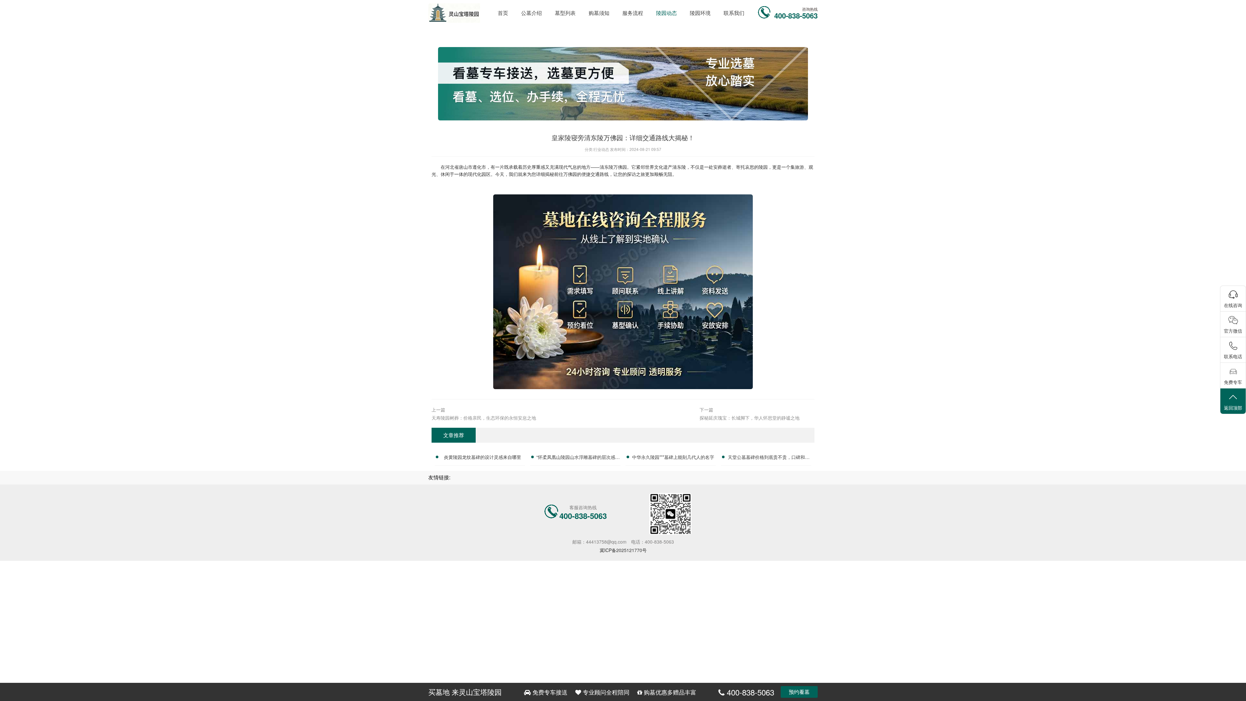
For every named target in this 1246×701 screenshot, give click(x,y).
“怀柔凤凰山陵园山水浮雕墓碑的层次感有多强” (578, 458)
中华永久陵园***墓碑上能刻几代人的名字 (673, 457)
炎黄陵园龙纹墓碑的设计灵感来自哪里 (482, 457)
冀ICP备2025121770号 (623, 550)
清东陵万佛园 (613, 167)
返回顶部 (1233, 407)
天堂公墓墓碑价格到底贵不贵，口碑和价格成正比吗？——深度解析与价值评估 (769, 458)
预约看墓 (799, 691)
